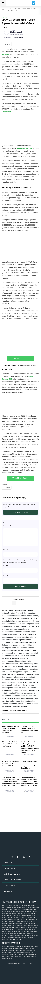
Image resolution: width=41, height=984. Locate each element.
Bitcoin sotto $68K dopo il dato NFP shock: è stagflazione (11, 744)
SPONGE (5, 54)
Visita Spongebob (20, 359)
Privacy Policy (9, 885)
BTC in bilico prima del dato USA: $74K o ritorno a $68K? (10, 764)
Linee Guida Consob (12, 863)
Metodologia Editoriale (12, 874)
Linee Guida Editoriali (12, 880)
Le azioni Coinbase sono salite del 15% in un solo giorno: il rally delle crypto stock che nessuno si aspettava (29, 781)
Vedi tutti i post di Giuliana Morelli (14, 710)
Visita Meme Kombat (20, 478)
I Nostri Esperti (9, 868)
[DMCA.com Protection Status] (20, 973)
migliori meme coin (24, 148)
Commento (7, 526)
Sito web (5, 550)
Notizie (5, 17)
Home (3, 10)
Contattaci (8, 891)
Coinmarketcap (7, 112)
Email (5, 566)
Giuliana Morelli (16, 32)
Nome (5, 576)
